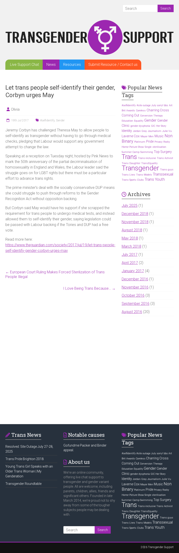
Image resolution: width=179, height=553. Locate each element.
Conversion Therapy (151, 115)
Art (170, 105)
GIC (153, 125)
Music (159, 136)
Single (148, 146)
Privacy (158, 141)
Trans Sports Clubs (133, 179)
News (51, 64)
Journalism (154, 131)
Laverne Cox (131, 136)
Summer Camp (130, 152)
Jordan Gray (140, 131)
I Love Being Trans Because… (89, 288)
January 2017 (133, 271)
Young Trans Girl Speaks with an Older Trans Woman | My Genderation (29, 471)
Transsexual (163, 174)
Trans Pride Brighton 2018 (24, 459)
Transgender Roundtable (23, 484)
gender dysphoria (140, 125)
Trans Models (144, 174)
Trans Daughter (131, 163)
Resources (72, 64)
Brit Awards (128, 110)
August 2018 (132, 230)
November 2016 (135, 287)
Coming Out (130, 115)
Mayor (144, 136)
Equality (138, 120)
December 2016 (135, 279)
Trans (129, 157)
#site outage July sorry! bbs (152, 105)
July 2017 (130, 254)
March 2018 (131, 246)
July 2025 (130, 205)
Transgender (140, 168)
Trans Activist (165, 158)
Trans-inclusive (147, 158)
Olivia (15, 109)
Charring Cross (158, 110)
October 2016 (133, 295)
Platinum (139, 141)
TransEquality (149, 163)
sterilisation (159, 146)
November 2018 (135, 222)
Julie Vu (167, 131)
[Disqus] (60, 356)
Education (127, 120)
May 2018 (130, 238)
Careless (141, 110)
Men (151, 136)
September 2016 (135, 303)
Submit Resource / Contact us (113, 64)
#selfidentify (47, 120)
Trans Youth (155, 179)
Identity (127, 131)
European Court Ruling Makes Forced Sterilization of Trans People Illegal (55, 274)
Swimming (146, 152)
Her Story (161, 125)
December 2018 (135, 213)
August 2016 (132, 312)
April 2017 (130, 263)
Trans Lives (128, 174)
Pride (150, 141)
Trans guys (166, 169)
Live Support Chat (24, 64)
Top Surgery (163, 152)
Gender (60, 120)
